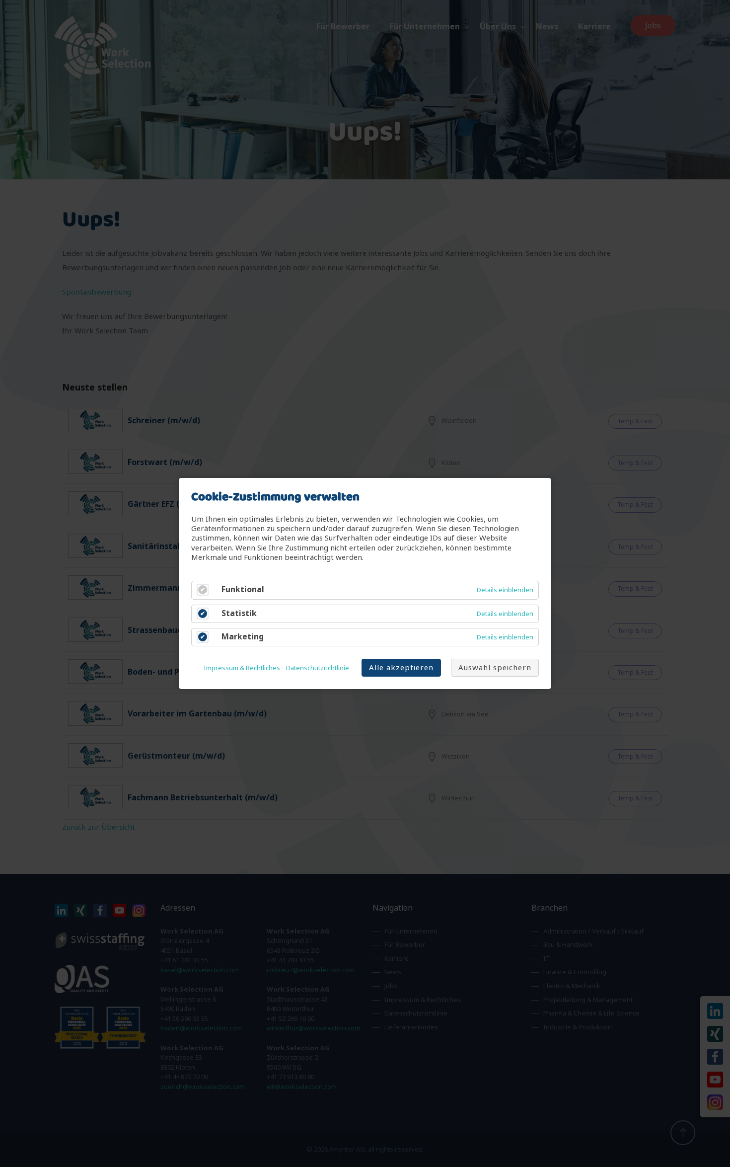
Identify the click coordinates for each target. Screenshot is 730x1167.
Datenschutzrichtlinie (317, 668)
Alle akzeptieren (401, 667)
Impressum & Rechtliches (242, 668)
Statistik (239, 613)
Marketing (242, 636)
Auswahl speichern (494, 667)
